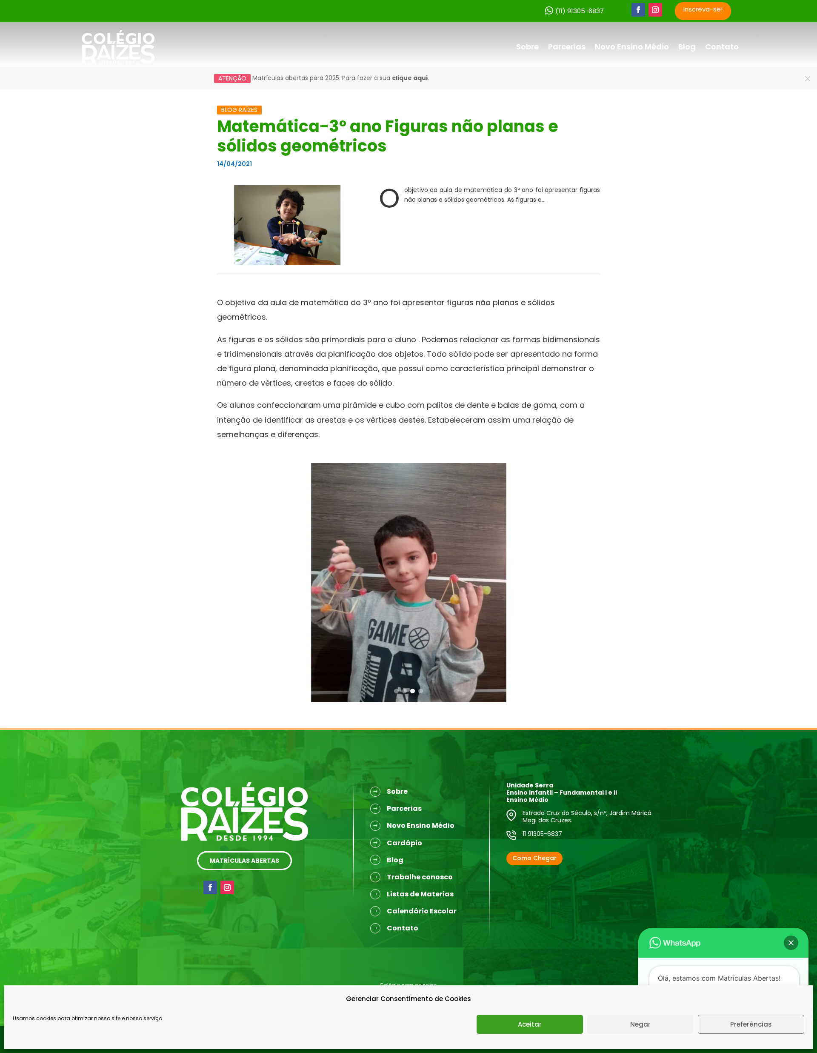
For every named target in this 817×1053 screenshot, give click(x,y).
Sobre (527, 46)
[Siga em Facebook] (638, 10)
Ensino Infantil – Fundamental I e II (561, 792)
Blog (687, 46)
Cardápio (404, 843)
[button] (396, 691)
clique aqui (410, 78)
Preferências (751, 1024)
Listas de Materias (420, 894)
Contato (722, 46)
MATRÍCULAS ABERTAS (244, 860)
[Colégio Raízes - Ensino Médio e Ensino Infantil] (118, 47)
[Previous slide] (227, 572)
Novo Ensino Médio (632, 46)
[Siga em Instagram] (655, 10)
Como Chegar (534, 858)
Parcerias (567, 46)
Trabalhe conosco (420, 877)
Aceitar (530, 1024)
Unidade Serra (529, 785)
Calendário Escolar (422, 911)
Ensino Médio (527, 799)
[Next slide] (589, 572)
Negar (640, 1024)
